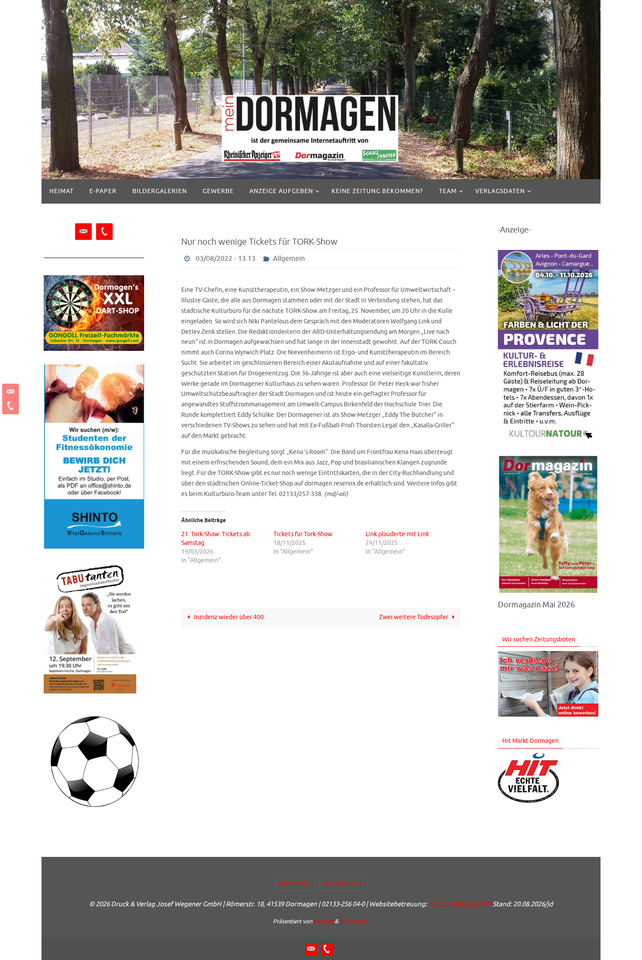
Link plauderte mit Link (397, 534)
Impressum (295, 883)
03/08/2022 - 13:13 (225, 258)
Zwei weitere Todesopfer (414, 617)
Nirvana (323, 921)
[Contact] (9, 392)
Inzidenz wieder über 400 (228, 617)
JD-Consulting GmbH (459, 904)
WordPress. (354, 921)
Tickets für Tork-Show (302, 534)
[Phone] (9, 406)
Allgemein (289, 258)
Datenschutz (343, 883)
